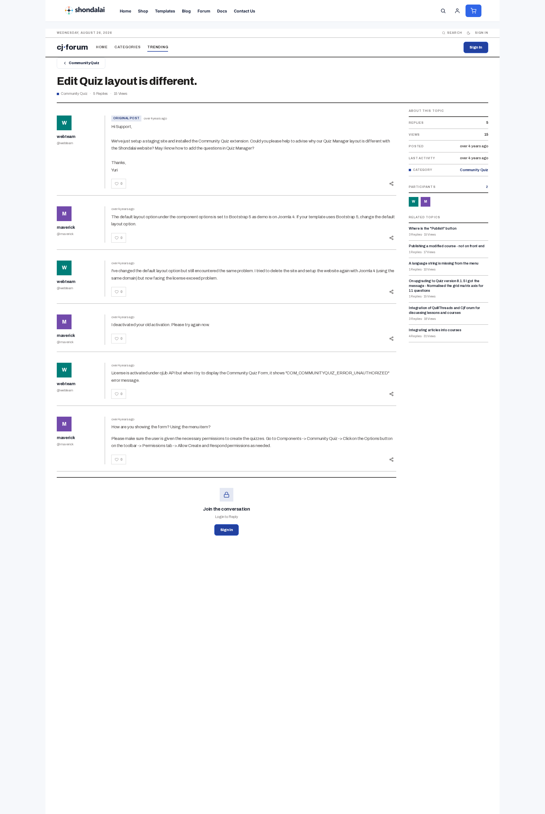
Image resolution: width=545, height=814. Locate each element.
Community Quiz (84, 63)
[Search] (443, 11)
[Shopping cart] (473, 11)
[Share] (391, 183)
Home (102, 47)
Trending (157, 47)
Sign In (475, 47)
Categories (127, 47)
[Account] (457, 11)
